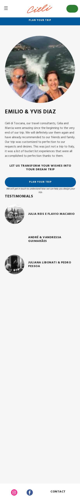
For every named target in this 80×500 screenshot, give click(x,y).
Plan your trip (40, 20)
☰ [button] (6, 8)
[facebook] (30, 493)
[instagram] (14, 493)
